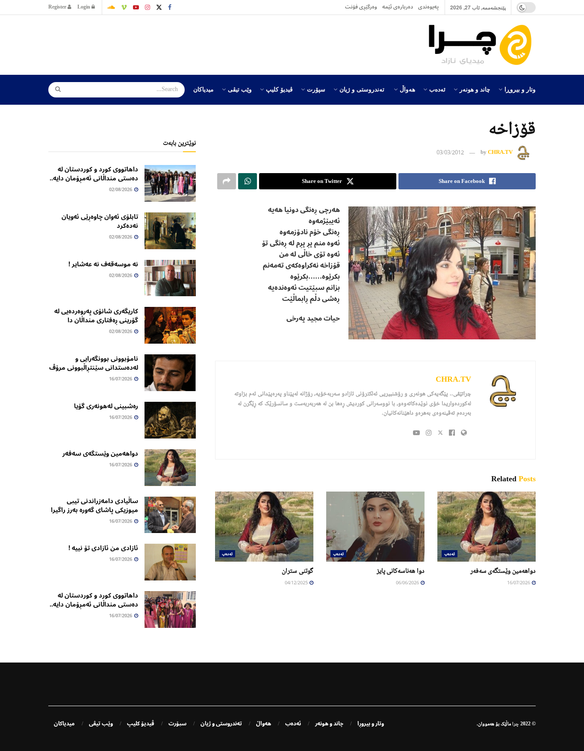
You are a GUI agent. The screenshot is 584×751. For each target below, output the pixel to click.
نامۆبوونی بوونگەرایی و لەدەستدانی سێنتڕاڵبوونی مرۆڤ (93, 363)
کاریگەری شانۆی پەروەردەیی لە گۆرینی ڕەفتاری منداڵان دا (96, 315)
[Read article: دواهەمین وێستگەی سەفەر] (486, 527)
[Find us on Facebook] (169, 7)
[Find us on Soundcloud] (111, 7)
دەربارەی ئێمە (397, 7)
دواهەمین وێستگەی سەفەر (503, 570)
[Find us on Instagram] (147, 7)
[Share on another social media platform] (226, 181)
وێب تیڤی (240, 89)
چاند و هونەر (475, 89)
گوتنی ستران (297, 570)
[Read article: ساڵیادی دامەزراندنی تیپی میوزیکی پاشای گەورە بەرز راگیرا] (170, 515)
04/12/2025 (297, 583)
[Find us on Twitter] (159, 7)
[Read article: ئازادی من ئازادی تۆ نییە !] (170, 562)
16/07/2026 (519, 583)
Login (84, 7)
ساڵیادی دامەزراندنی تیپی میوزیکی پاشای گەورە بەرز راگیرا (94, 505)
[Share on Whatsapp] (247, 181)
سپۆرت (316, 89)
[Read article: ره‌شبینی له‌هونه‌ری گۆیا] (170, 420)
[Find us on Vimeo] (124, 7)
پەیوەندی (428, 7)
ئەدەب (437, 89)
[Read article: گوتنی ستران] (264, 527)
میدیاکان (203, 89)
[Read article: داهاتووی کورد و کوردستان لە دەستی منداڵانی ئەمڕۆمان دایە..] (170, 183)
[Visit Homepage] (482, 45)
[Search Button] (55, 89)
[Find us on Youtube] (136, 7)
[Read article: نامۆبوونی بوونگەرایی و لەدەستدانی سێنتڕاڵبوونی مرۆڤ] (170, 372)
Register (58, 7)
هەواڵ (407, 89)
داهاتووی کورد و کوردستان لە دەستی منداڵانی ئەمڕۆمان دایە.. (94, 173)
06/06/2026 (408, 583)
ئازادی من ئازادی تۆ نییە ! (103, 548)
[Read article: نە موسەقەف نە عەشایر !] (170, 278)
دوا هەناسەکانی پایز (401, 570)
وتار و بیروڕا (520, 89)
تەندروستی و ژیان (361, 89)
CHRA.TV (500, 152)
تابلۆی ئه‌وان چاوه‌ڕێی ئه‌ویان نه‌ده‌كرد (100, 221)
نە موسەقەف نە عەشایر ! (103, 264)
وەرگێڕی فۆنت (361, 7)
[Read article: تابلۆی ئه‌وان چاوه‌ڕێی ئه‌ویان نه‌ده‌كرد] (170, 230)
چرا (515, 724)
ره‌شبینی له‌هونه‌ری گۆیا (106, 406)
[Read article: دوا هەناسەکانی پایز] (375, 527)
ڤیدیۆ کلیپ (279, 89)
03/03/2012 (450, 153)
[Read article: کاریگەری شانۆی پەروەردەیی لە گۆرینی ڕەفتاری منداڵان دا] (170, 325)
